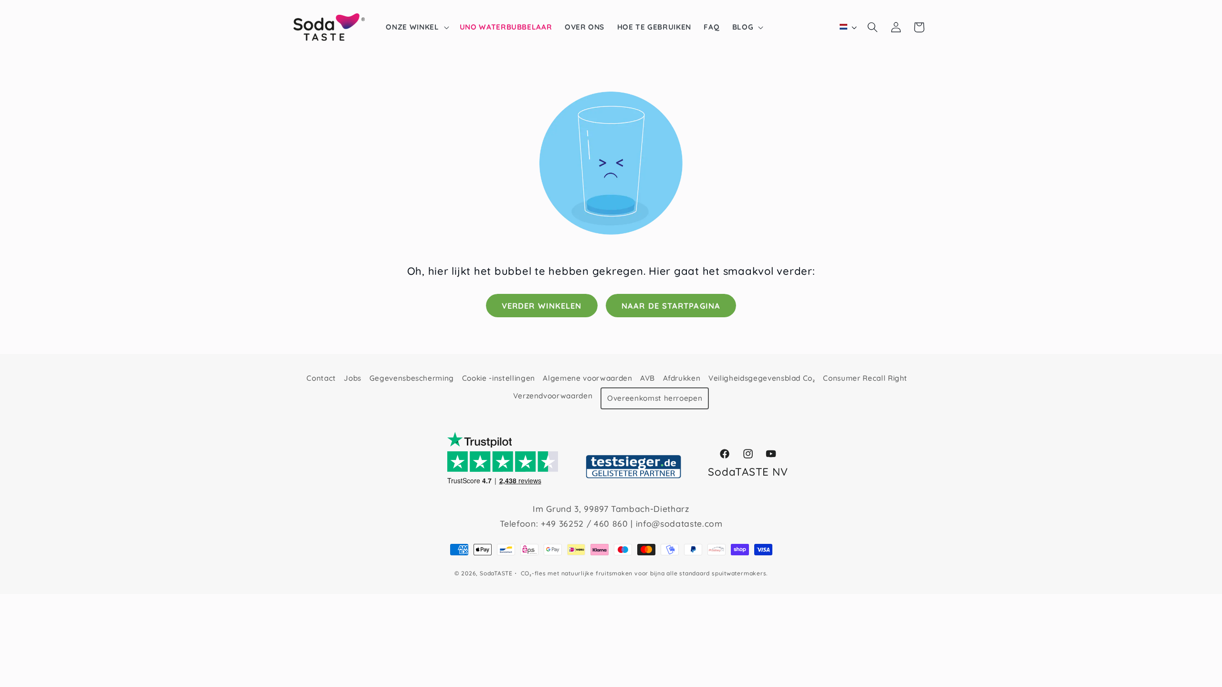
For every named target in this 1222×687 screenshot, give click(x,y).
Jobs (352, 378)
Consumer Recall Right (865, 378)
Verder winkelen (542, 306)
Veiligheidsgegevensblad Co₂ (761, 378)
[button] (416, 27)
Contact (321, 378)
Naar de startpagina (671, 306)
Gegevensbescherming (411, 378)
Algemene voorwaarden (587, 378)
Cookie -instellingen (498, 378)
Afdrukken (682, 378)
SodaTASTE (496, 573)
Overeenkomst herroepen (655, 398)
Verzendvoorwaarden (553, 395)
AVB (647, 378)
